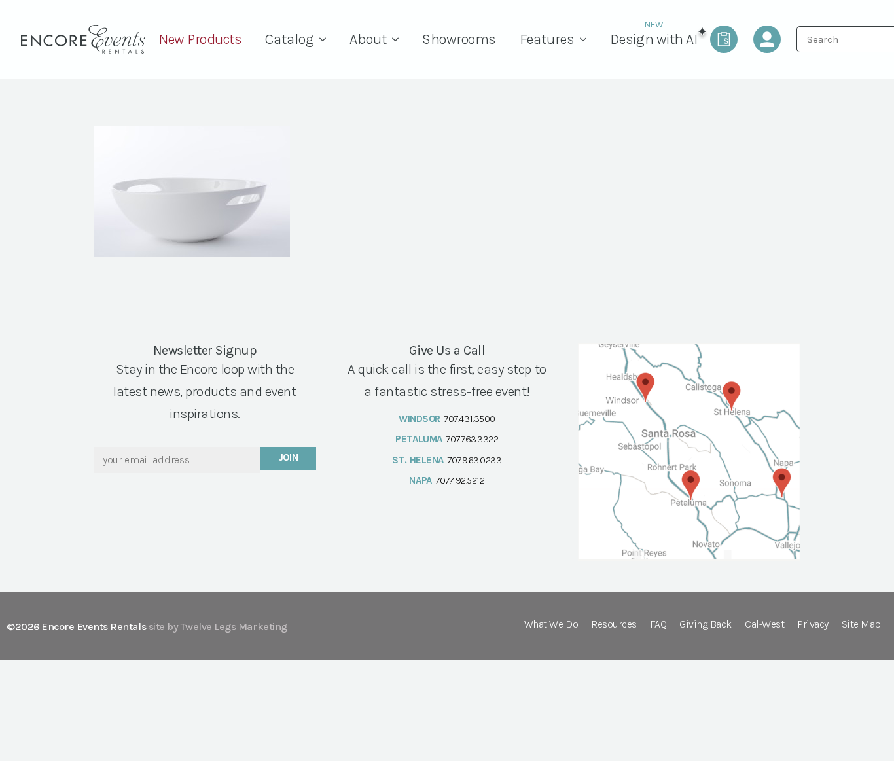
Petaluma (418, 439)
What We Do (551, 624)
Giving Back (705, 624)
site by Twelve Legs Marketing (218, 626)
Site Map (861, 624)
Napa (420, 480)
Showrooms (459, 39)
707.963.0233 (474, 460)
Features (547, 39)
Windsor (419, 419)
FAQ (658, 624)
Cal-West (764, 624)
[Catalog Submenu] (326, 39)
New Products (199, 39)
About (368, 39)
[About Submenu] (398, 39)
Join (288, 457)
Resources (614, 624)
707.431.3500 (469, 419)
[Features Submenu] (586, 39)
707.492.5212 (459, 480)
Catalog (289, 39)
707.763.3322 (472, 439)
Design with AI (653, 39)
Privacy (813, 624)
